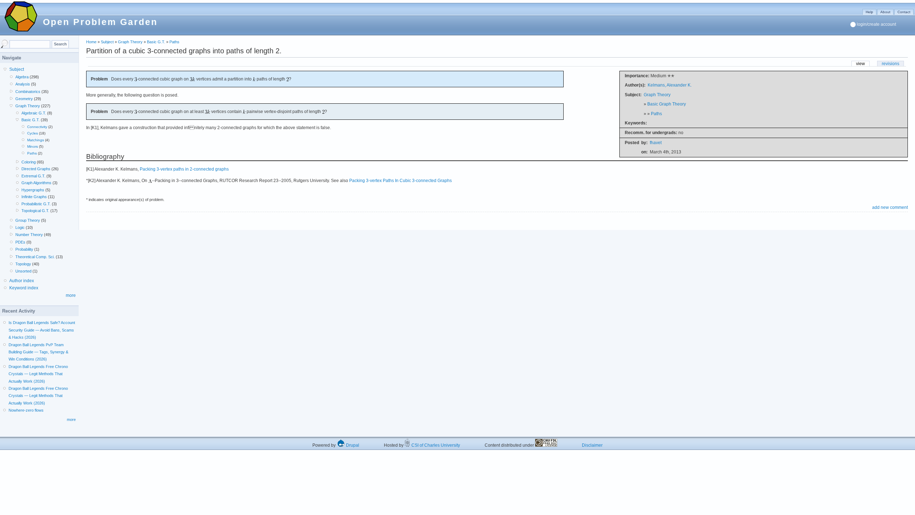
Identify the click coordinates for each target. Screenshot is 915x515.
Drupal (352, 445)
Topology (23, 264)
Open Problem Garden (100, 22)
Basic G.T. (156, 42)
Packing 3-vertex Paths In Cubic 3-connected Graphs (400, 180)
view (860, 63)
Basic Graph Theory (666, 104)
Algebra (22, 77)
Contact (903, 12)
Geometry (24, 99)
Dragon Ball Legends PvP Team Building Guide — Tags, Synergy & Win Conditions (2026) (38, 352)
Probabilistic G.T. (36, 204)
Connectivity (37, 127)
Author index (21, 280)
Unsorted (23, 271)
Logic (20, 227)
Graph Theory (130, 42)
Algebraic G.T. (33, 113)
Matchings (35, 140)
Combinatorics (27, 91)
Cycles (32, 133)
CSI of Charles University (435, 445)
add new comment (890, 207)
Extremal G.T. (33, 176)
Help (869, 12)
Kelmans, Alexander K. (670, 85)
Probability (24, 249)
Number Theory (29, 234)
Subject (107, 42)
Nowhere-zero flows (26, 410)
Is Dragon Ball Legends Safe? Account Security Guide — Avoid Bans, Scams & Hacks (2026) (42, 329)
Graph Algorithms (36, 183)
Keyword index (23, 287)
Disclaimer (592, 445)
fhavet (656, 142)
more (71, 295)
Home (91, 42)
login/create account (876, 24)
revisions (890, 63)
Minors (32, 146)
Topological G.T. (35, 211)
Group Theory (27, 220)
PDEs (20, 242)
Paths (174, 42)
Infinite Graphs (34, 197)
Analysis (22, 84)
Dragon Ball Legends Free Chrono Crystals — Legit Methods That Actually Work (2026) (38, 373)
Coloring (28, 162)
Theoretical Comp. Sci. (35, 257)
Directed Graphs (35, 169)
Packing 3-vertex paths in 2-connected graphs (184, 169)
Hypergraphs (32, 190)
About (885, 12)
